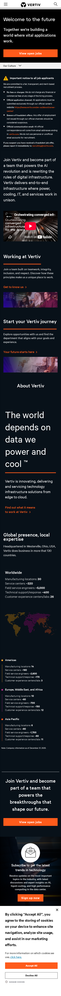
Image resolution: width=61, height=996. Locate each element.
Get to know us (13, 287)
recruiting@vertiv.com (42, 145)
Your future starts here (19, 352)
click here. (16, 957)
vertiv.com (14, 133)
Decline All (31, 975)
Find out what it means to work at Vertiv (20, 509)
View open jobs (30, 53)
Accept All (31, 965)
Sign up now (30, 898)
